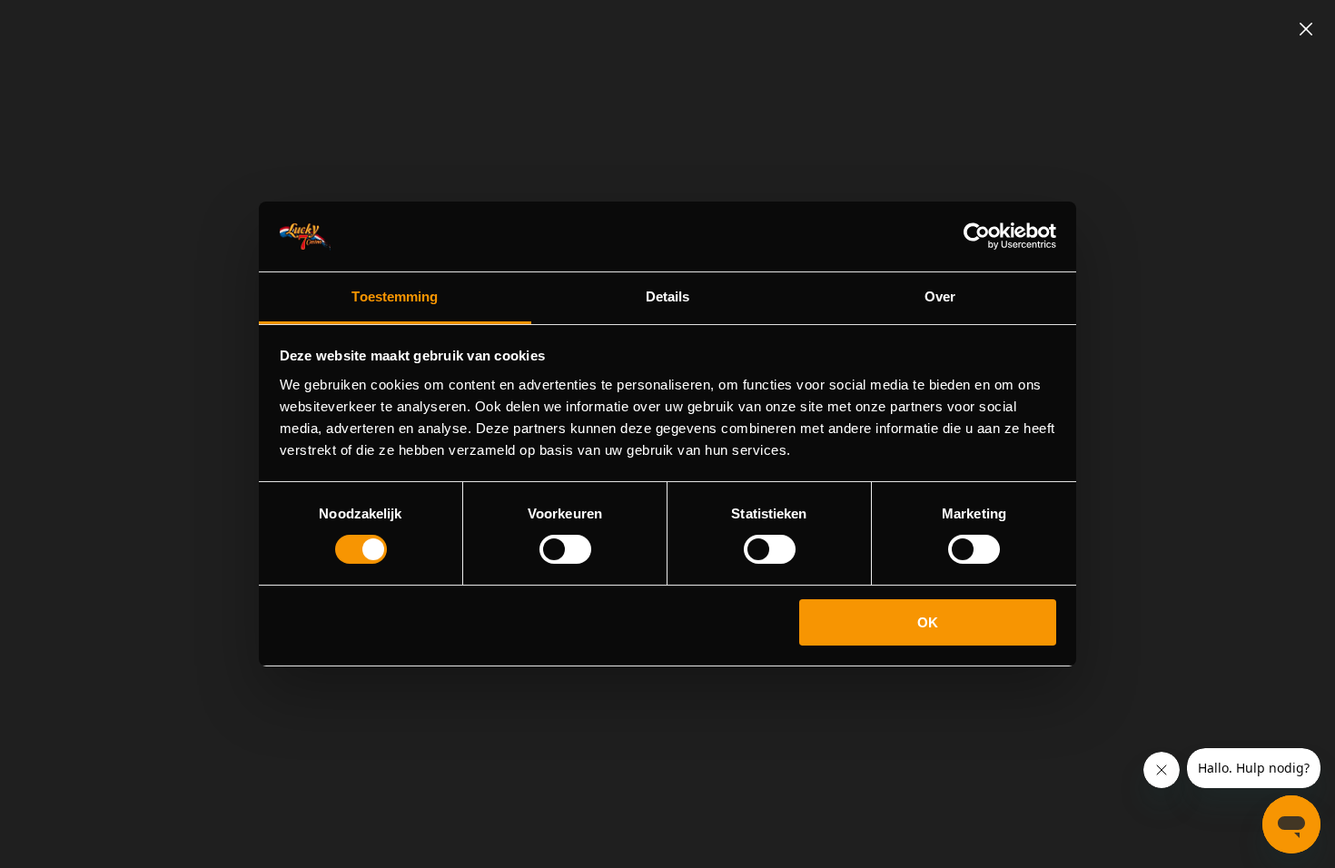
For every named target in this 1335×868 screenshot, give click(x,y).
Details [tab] (668, 296)
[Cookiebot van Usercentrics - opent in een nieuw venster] (976, 236)
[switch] (565, 549)
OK (927, 622)
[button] (1305, 29)
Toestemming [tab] (394, 296)
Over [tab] (940, 296)
